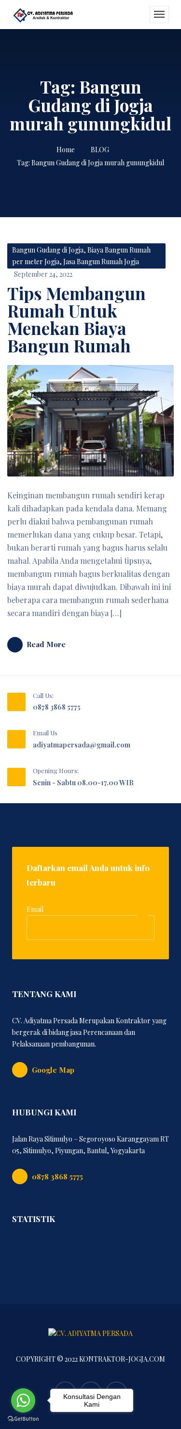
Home (65, 149)
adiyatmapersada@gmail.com (81, 744)
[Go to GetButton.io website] (23, 1419)
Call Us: (43, 695)
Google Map (53, 1070)
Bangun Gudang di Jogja (48, 249)
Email (35, 909)
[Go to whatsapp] (23, 1400)
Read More (46, 644)
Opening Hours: (56, 770)
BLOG (100, 149)
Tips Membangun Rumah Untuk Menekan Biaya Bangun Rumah (76, 319)
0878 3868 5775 (57, 707)
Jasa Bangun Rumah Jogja (101, 261)
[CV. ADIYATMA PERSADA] (43, 14)
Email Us (45, 733)
